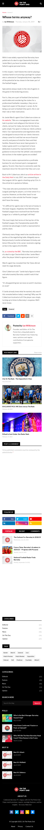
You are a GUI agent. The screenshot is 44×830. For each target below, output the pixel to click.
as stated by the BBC (13, 251)
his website (6, 120)
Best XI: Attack (18, 752)
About (13, 826)
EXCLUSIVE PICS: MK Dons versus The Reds (18, 406)
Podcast (6, 660)
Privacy (20, 826)
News (22, 632)
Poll (12, 660)
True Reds (28, 660)
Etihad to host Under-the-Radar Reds (15, 434)
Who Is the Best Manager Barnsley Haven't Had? (25, 716)
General (10, 12)
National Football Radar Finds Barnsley (25, 558)
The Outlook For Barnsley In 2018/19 (27, 537)
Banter (6, 653)
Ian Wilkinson (29, 325)
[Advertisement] (22, 590)
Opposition (30, 656)
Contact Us (29, 826)
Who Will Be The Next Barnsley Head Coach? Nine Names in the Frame (27, 737)
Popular (8, 531)
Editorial (22, 625)
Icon (27, 653)
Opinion (22, 639)
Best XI (13, 653)
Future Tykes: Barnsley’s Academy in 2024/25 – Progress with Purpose (27, 548)
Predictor (20, 660)
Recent (22, 531)
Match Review (20, 656)
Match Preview (8, 656)
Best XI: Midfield (19, 762)
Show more (38, 352)
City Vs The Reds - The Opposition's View (17, 379)
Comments (35, 531)
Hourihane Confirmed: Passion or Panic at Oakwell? (25, 726)
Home (4, 12)
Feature (22, 628)
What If (36, 660)
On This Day (22, 635)
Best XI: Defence (19, 772)
